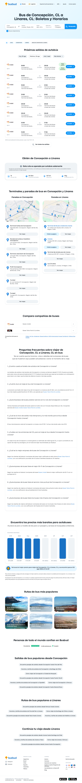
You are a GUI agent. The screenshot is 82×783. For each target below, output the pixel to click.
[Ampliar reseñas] (73, 324)
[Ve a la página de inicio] (11, 4)
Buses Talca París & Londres (31, 330)
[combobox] (11, 26)
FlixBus (27, 336)
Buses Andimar (44, 336)
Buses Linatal (27, 324)
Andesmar (36, 336)
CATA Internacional (53, 336)
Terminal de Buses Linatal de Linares (59, 225)
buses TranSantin (63, 336)
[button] (19, 26)
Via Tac (31, 336)
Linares (49, 239)
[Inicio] (7, 43)
